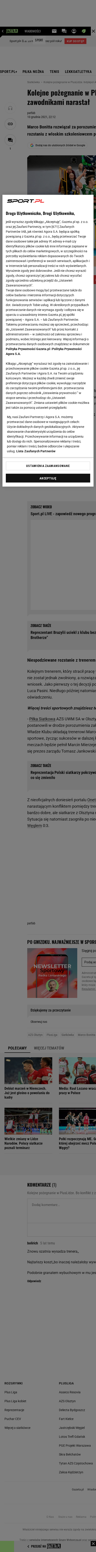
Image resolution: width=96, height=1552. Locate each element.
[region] (48, 341)
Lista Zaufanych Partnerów (36, 451)
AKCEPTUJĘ (48, 478)
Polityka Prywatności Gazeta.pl (28, 349)
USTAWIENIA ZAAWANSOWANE (48, 466)
